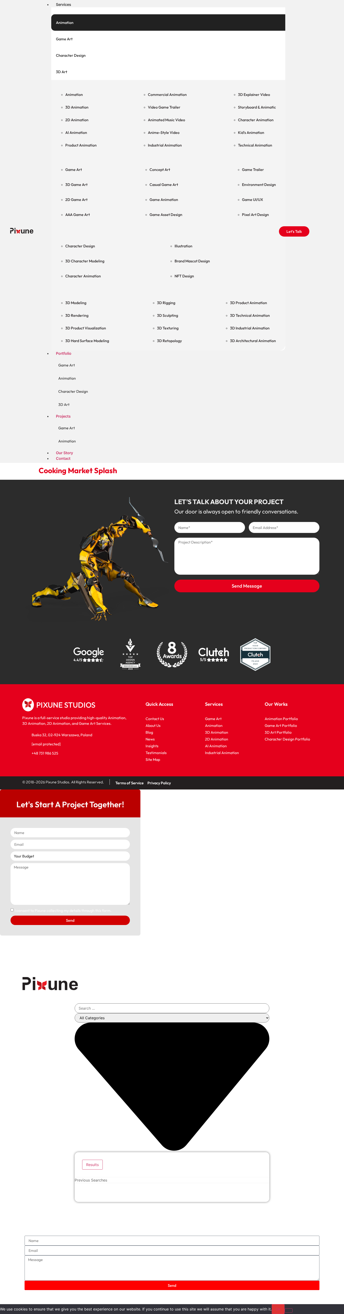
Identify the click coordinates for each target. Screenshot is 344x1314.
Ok (278, 1309)
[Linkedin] (288, 782)
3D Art (64, 404)
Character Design (73, 391)
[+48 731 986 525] (25, 753)
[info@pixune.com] (25, 744)
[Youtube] (302, 782)
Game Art (66, 365)
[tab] (168, 22)
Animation (67, 378)
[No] (289, 1310)
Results (92, 1164)
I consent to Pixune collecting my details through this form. (63, 910)
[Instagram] (316, 782)
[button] (160, 4)
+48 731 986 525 (45, 753)
